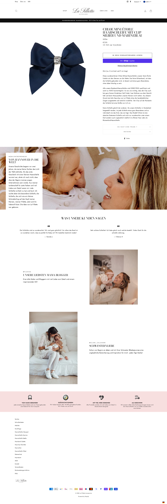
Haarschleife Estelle (20, 438)
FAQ (16, 473)
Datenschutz (18, 454)
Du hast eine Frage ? (127, 127)
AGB (16, 461)
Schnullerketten (19, 422)
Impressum (18, 457)
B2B (29, 2)
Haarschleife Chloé (20, 451)
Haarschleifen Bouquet (21, 432)
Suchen (17, 419)
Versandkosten (117, 45)
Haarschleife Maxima (21, 435)
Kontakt (17, 464)
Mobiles (17, 425)
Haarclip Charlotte (20, 445)
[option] (83, 20)
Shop (16, 2)
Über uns (23, 2)
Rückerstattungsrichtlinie (22, 470)
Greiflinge (18, 429)
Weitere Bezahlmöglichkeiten (127, 66)
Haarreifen (18, 448)
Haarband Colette (20, 441)
